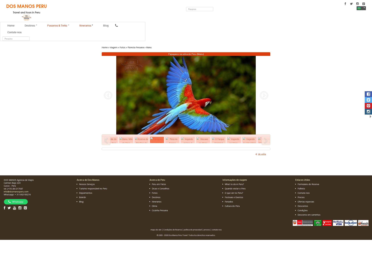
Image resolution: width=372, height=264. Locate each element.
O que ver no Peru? (234, 193)
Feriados (229, 201)
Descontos (303, 206)
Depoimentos (85, 193)
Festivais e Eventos (234, 197)
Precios (301, 197)
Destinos (30, 25)
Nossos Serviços (87, 184)
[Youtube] (14, 207)
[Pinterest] (363, 3)
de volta (262, 154)
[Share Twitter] (368, 100)
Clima (154, 206)
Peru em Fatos (159, 184)
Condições (303, 210)
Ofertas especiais (306, 201)
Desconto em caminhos (309, 214)
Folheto (301, 188)
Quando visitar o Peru (235, 188)
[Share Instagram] (368, 112)
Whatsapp (17, 201)
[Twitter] (351, 3)
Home (11, 25)
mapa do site (156, 229)
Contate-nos (14, 32)
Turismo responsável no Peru (93, 188)
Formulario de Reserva (308, 184)
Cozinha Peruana (160, 210)
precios (207, 229)
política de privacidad (193, 229)
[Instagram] (357, 3)
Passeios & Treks (57, 25)
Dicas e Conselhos (160, 188)
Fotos (155, 193)
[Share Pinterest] (368, 106)
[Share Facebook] (368, 94)
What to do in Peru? (234, 184)
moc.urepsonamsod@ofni (16, 191)
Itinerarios (156, 201)
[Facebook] (345, 3)
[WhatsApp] (116, 25)
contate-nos (217, 229)
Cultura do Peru (232, 206)
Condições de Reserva (172, 229)
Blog (106, 25)
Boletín (82, 197)
